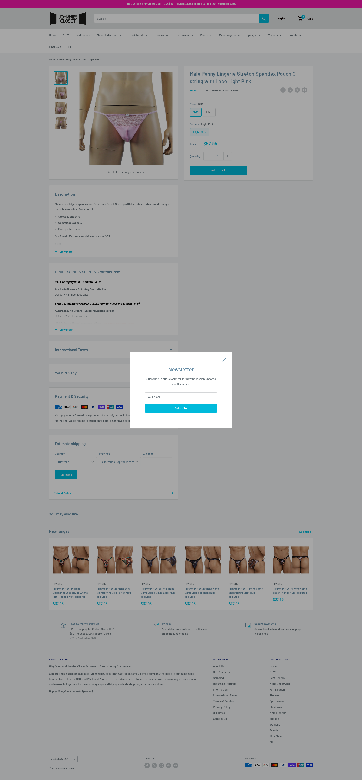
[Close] (224, 359)
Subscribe (181, 408)
